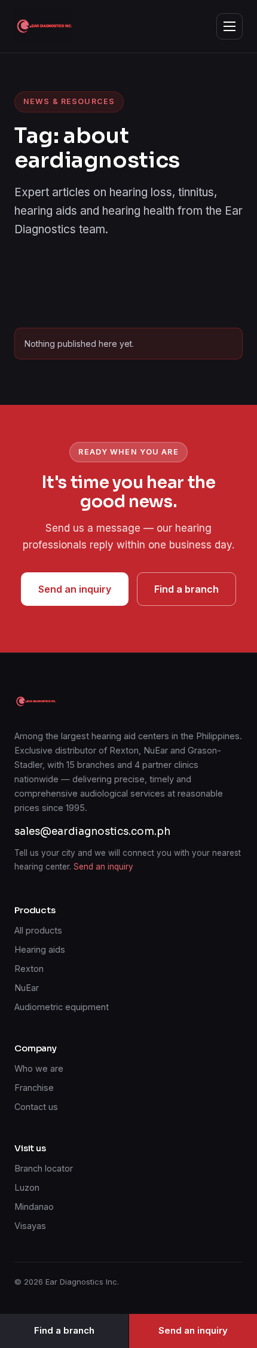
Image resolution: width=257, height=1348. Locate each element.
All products (38, 930)
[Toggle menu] (229, 26)
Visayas (30, 1226)
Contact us (36, 1107)
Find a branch (186, 589)
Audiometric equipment (61, 1007)
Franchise (34, 1087)
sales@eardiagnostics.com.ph (92, 831)
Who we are (38, 1068)
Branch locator (43, 1168)
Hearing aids (39, 949)
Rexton (29, 968)
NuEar (26, 988)
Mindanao (34, 1206)
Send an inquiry (74, 589)
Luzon (26, 1187)
